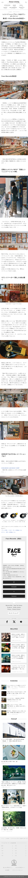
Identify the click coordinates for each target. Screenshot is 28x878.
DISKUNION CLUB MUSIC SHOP (10, 468)
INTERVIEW (7, 6)
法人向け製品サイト (20, 867)
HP (14, 582)
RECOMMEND (13, 8)
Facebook (14, 596)
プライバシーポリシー (17, 870)
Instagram (13, 586)
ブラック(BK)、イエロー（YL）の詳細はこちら (11, 530)
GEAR (14, 6)
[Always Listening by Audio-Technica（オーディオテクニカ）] (14, 864)
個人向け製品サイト (7, 867)
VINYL (21, 6)
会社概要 (7, 870)
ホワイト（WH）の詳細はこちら (8, 532)
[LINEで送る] (21, 622)
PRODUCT (21, 8)
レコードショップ (13, 613)
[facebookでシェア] (7, 622)
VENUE (5, 8)
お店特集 (10, 11)
